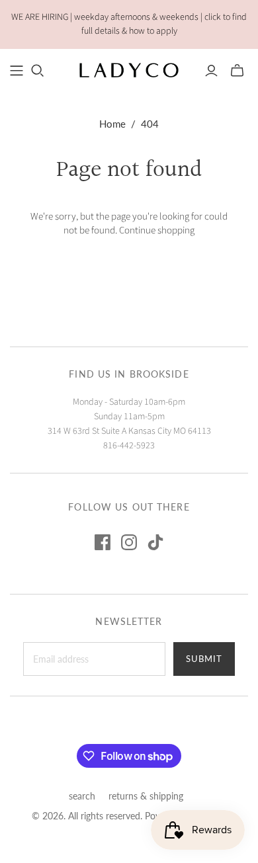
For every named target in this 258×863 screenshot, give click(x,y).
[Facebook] (102, 542)
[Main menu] (16, 70)
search (82, 795)
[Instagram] (129, 542)
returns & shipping (145, 795)
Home (112, 124)
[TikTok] (155, 542)
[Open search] (37, 70)
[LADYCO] (129, 69)
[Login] (211, 70)
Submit (204, 658)
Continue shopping (156, 230)
